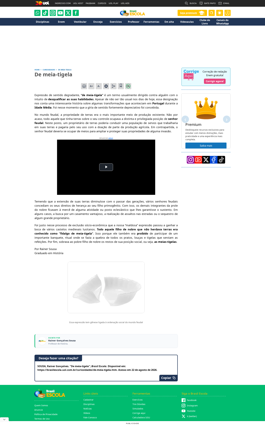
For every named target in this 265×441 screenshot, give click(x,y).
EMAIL (226, 3)
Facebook (191, 400)
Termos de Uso (42, 418)
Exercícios (137, 399)
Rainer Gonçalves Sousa (62, 340)
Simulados (137, 408)
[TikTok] (45, 13)
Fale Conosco (90, 417)
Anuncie (38, 409)
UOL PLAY (113, 3)
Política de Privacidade (46, 414)
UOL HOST (78, 3)
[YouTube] (198, 160)
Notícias (87, 408)
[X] (68, 13)
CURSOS (102, 3)
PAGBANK (90, 3)
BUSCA (193, 3)
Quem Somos (41, 405)
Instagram (192, 405)
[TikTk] (221, 160)
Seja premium (188, 13)
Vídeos (86, 413)
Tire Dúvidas (138, 404)
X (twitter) (192, 416)
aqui (110, 138)
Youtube (191, 410)
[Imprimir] (84, 86)
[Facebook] (213, 160)
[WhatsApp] (37, 13)
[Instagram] (53, 13)
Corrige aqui (138, 413)
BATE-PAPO (210, 3)
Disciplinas (89, 404)
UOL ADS (125, 3)
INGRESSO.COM (63, 3)
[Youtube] (60, 13)
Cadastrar (88, 399)
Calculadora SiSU (141, 417)
